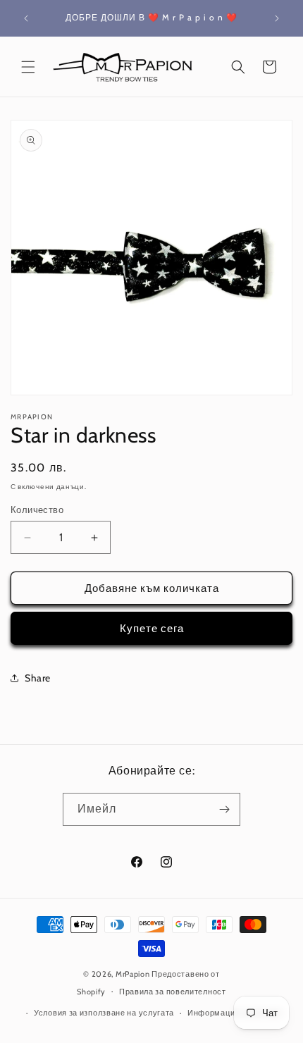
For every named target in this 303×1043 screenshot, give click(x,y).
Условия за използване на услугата (104, 1013)
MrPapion (133, 974)
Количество (37, 509)
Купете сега (152, 628)
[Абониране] (224, 809)
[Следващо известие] (276, 18)
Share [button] (38, 678)
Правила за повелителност (172, 991)
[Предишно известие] (26, 18)
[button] (28, 66)
